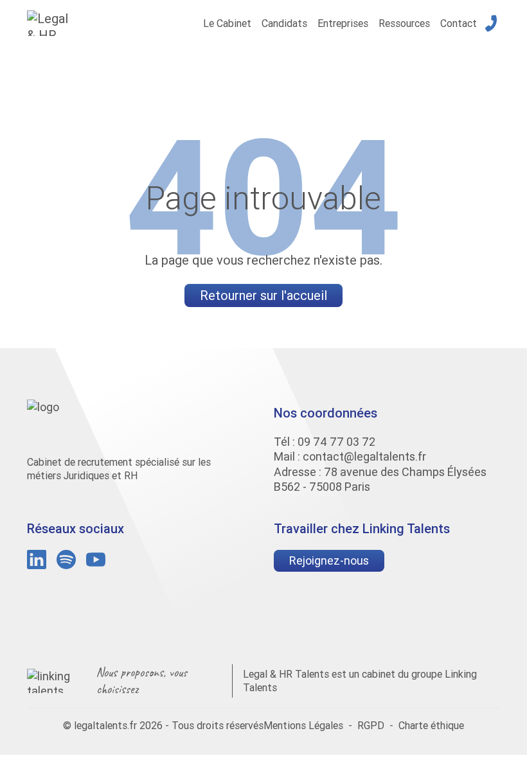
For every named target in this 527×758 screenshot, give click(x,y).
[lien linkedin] (36, 559)
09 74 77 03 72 (336, 441)
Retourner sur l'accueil (263, 295)
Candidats (284, 23)
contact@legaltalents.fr (364, 456)
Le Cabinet (227, 23)
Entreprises (342, 23)
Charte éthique (431, 725)
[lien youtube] (95, 559)
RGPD (370, 725)
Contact (458, 23)
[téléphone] (491, 23)
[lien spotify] (66, 559)
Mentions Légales (303, 725)
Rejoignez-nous (329, 560)
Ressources (404, 23)
